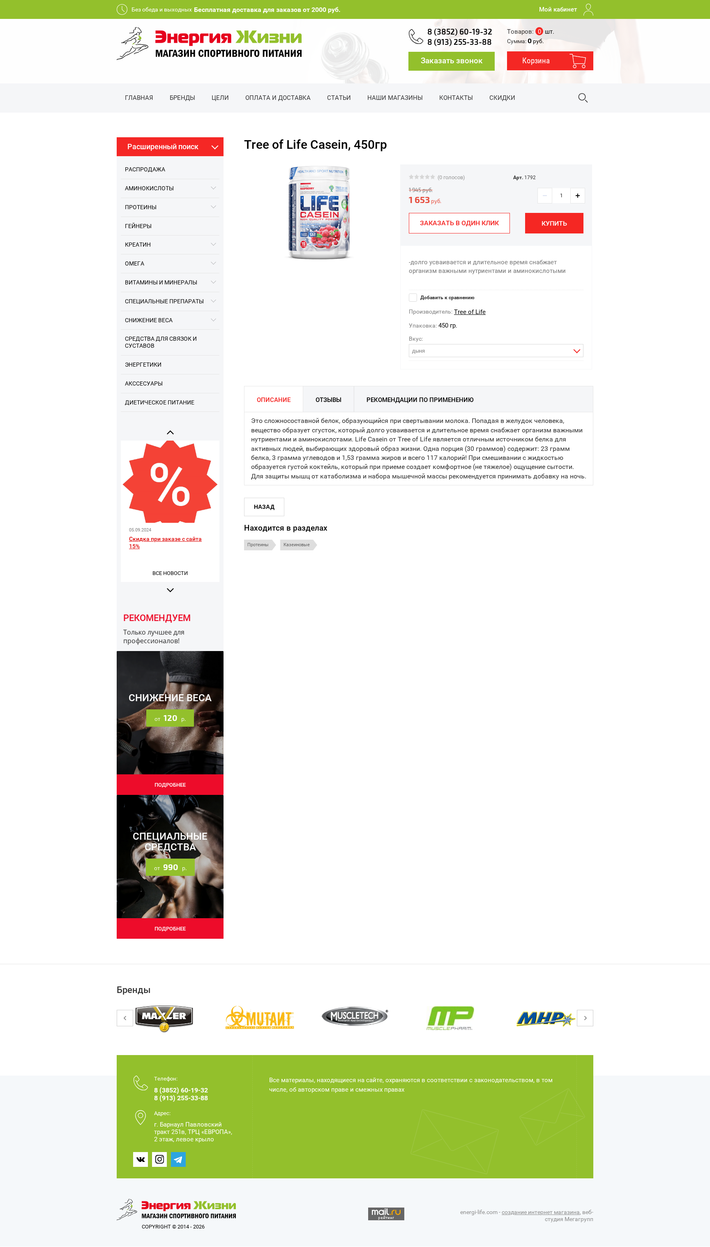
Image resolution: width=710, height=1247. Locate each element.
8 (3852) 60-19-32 (459, 32)
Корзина (536, 60)
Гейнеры (138, 226)
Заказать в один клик (459, 223)
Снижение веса (149, 320)
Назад (264, 506)
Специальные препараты (164, 301)
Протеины (141, 207)
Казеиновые (297, 544)
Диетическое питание (159, 402)
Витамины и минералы (161, 282)
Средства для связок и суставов (161, 342)
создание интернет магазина (541, 1212)
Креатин (138, 244)
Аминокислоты (149, 188)
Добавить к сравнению (447, 297)
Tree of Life (470, 312)
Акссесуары (144, 383)
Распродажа (145, 169)
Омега (134, 263)
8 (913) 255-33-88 (459, 42)
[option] (319, 212)
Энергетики (143, 364)
